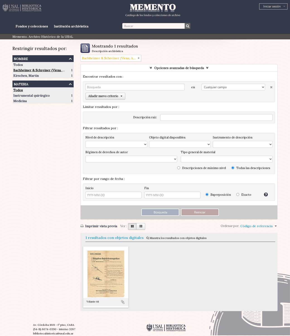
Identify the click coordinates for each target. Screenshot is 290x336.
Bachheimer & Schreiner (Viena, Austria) (43, 70)
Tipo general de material (198, 152)
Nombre (21, 58)
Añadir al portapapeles (123, 302)
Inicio (89, 188)
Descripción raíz (145, 117)
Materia (21, 83)
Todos (18, 65)
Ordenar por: (230, 226)
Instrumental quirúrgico (31, 95)
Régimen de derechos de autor (106, 152)
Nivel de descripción (99, 137)
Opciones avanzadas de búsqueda (179, 68)
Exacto (246, 195)
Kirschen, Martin (26, 76)
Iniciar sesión (272, 6)
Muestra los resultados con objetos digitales (178, 238)
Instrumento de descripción (232, 137)
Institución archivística (71, 26)
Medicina (20, 101)
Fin (146, 188)
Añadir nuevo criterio (103, 96)
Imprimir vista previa (100, 226)
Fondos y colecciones (32, 26)
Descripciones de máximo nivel (203, 168)
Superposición (220, 195)
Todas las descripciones (253, 168)
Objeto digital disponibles (167, 137)
